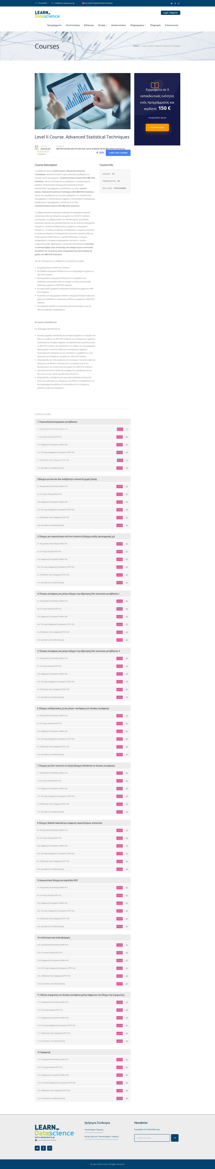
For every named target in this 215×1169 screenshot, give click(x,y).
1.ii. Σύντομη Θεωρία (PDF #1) (49, 437)
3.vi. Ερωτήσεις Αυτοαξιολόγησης (50, 582)
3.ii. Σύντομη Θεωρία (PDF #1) (49, 551)
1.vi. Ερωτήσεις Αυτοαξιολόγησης (50, 468)
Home (136, 46)
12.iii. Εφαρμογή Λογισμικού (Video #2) (53, 1075)
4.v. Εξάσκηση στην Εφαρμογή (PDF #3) (53, 632)
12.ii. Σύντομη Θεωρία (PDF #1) (50, 1067)
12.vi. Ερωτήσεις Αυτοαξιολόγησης (51, 1098)
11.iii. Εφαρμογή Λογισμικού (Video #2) (53, 1017)
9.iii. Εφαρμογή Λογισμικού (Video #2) (52, 903)
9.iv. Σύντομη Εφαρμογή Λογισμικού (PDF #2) (55, 911)
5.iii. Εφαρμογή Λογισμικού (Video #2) (52, 674)
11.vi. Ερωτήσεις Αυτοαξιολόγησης (51, 1041)
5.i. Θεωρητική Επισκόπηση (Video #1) (52, 658)
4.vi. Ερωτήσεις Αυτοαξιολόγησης (50, 640)
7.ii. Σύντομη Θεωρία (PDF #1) (49, 780)
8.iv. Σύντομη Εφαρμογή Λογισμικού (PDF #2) (55, 853)
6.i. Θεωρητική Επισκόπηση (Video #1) (52, 715)
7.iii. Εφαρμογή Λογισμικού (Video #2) (52, 788)
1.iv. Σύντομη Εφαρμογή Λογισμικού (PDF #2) (55, 452)
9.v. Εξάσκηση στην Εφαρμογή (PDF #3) (53, 918)
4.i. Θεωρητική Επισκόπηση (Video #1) (52, 601)
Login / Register (170, 12)
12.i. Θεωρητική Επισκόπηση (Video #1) (53, 1059)
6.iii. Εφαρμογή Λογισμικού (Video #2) (52, 731)
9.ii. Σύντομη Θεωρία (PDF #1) (49, 895)
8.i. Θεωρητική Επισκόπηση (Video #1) (52, 830)
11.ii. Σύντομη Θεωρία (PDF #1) (50, 1010)
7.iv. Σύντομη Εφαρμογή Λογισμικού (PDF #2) (55, 796)
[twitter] (37, 1148)
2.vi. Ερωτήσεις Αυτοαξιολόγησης (50, 525)
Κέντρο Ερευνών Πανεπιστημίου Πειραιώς (101, 1136)
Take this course (118, 153)
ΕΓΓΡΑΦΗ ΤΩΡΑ (157, 127)
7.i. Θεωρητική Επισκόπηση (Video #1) (52, 773)
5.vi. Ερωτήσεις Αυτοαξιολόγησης (50, 697)
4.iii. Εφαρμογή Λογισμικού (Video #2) (52, 616)
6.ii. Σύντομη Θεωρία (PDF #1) (49, 723)
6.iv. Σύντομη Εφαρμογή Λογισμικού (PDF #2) (55, 739)
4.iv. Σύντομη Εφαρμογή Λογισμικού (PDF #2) (55, 624)
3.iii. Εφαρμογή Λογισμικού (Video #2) (52, 559)
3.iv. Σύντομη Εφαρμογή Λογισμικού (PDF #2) (55, 567)
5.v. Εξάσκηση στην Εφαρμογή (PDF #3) (53, 689)
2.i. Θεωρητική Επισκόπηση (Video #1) (52, 486)
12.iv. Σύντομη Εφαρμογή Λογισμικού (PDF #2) (56, 1082)
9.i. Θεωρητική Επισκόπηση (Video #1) (52, 887)
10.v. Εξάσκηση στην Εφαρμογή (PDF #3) (53, 976)
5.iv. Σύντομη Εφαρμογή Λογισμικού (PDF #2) (55, 681)
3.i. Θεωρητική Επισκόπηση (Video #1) (52, 543)
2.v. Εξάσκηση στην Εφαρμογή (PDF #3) (53, 517)
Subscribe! (175, 1138)
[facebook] (43, 1148)
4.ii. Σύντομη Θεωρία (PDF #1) (49, 609)
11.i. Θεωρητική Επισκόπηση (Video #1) (53, 1002)
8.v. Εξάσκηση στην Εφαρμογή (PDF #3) (53, 861)
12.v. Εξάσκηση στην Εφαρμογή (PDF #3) (53, 1090)
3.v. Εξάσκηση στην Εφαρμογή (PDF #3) (53, 574)
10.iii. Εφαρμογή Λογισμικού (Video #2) (53, 960)
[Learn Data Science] (47, 14)
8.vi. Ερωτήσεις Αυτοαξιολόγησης (50, 869)
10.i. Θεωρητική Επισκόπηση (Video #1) (53, 945)
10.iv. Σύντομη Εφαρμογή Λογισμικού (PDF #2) (56, 968)
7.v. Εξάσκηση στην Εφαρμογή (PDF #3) (53, 804)
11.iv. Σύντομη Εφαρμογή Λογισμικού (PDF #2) (56, 1025)
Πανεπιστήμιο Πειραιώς (93, 1129)
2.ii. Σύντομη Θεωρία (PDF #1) (49, 494)
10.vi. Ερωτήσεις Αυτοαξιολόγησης (51, 983)
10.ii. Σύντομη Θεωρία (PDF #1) (50, 952)
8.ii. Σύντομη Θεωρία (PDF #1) (49, 838)
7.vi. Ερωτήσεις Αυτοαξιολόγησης (50, 812)
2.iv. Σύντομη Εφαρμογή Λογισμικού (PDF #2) (55, 509)
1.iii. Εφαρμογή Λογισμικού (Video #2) (52, 444)
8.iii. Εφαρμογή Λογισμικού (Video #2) (52, 846)
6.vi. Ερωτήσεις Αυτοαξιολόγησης (50, 754)
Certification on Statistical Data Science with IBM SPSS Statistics (90, 149)
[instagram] (49, 1148)
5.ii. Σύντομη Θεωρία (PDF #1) (49, 666)
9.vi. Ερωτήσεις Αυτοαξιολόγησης (50, 926)
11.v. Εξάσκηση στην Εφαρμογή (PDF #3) (53, 1033)
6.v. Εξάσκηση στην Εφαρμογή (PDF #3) (53, 746)
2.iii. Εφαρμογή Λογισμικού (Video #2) (52, 502)
